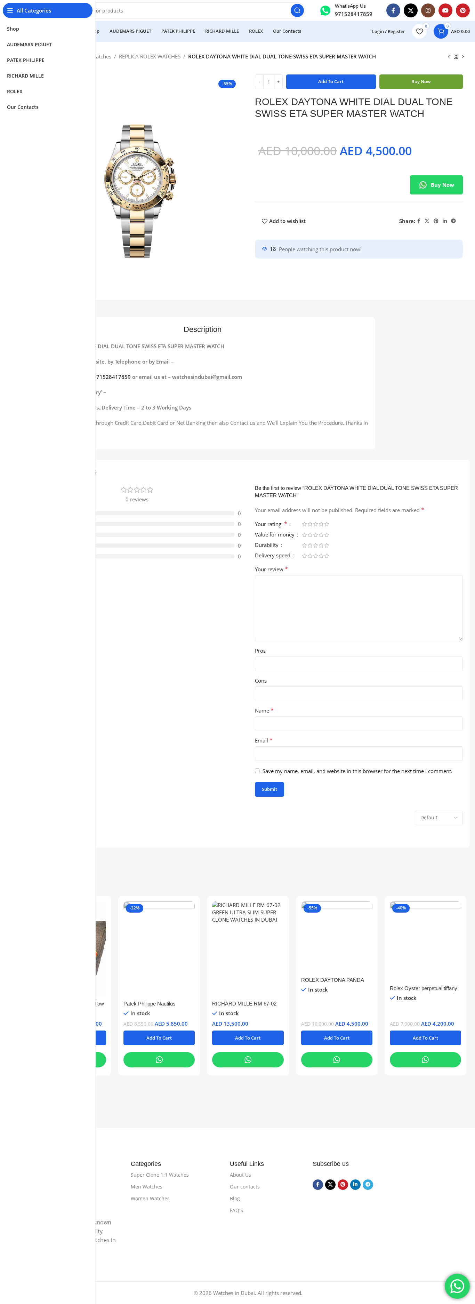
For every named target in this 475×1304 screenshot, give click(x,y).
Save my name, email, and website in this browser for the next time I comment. (357, 771)
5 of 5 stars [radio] (326, 524)
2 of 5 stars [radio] (310, 524)
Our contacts (245, 1186)
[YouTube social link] (445, 10)
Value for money (275, 535)
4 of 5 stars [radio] (321, 524)
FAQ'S (236, 1210)
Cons (261, 680)
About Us (240, 1174)
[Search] (297, 10)
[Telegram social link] (453, 221)
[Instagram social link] (428, 10)
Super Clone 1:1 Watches (160, 1174)
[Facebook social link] (393, 10)
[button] (159, 1038)
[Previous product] (448, 57)
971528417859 (353, 13)
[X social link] (411, 10)
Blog (235, 1198)
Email (264, 740)
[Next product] (462, 57)
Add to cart (331, 81)
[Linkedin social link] (445, 221)
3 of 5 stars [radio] (315, 524)
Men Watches (146, 1186)
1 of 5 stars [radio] (304, 524)
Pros (260, 650)
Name (264, 710)
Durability (267, 545)
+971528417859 (110, 376)
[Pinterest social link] (463, 10)
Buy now (421, 81)
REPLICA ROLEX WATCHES (149, 56)
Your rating (271, 524)
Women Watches (150, 1198)
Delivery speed (273, 556)
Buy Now (442, 184)
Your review (271, 569)
